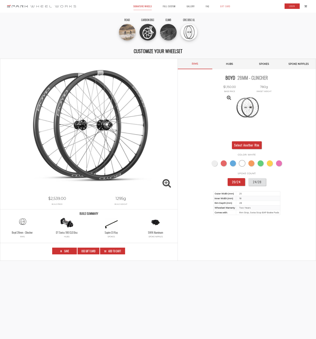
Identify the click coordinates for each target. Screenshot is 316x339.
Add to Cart (114, 251)
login (292, 6)
